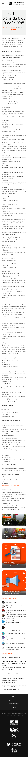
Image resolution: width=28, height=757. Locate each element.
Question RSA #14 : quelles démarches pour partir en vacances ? (11, 622)
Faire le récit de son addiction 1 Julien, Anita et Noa (15, 607)
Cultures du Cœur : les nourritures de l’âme (16, 611)
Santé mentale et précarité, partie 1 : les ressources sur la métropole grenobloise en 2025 (14, 616)
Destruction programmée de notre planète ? (13, 535)
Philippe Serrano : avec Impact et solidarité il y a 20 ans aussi (16, 648)
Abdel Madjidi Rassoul (8, 27)
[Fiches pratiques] (14, 555)
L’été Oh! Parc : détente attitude (12, 521)
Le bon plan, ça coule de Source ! (16, 633)
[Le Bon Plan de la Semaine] (14, 582)
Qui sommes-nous (14, 700)
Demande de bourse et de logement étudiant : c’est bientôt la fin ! (13, 638)
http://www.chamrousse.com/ (10, 485)
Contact (14, 707)
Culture (13, 29)
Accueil (14, 696)
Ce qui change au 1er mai (9, 682)
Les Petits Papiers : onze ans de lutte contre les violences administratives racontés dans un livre (12, 673)
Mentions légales (14, 703)
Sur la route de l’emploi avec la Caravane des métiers (15, 644)
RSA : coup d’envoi (11, 602)
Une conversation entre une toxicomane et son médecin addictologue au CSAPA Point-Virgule (13, 629)
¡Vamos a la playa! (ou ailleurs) (10, 689)
